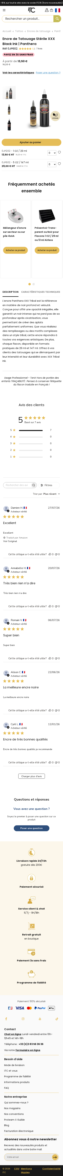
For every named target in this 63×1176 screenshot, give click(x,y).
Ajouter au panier (30, 142)
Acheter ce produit (15, 250)
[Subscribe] (55, 1157)
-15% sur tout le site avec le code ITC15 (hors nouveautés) (31, 2)
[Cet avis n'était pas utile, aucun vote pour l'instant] (56, 554)
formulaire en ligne (27, 1050)
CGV (16, 1168)
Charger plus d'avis (31, 776)
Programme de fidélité (17, 1076)
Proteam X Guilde (14, 1119)
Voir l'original (10, 541)
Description (10, 292)
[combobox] (31, 18)
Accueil (7, 31)
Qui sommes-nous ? (16, 1102)
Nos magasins (12, 1108)
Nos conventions (14, 1114)
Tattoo (19, 31)
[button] (59, 13)
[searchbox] (17, 485)
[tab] (10, 293)
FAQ (6, 1088)
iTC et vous (10, 1070)
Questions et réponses (31, 799)
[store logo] (31, 10)
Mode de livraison (14, 1065)
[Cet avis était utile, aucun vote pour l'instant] (50, 554)
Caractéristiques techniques (40, 292)
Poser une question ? (48, 72)
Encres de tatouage (38, 31)
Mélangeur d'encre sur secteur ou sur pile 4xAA (14, 232)
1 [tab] (29, 284)
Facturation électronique (18, 1131)
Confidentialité (51, 1168)
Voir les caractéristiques (18, 72)
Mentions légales (26, 1170)
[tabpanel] (16, 239)
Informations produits (17, 1082)
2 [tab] (33, 284)
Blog (6, 1125)
